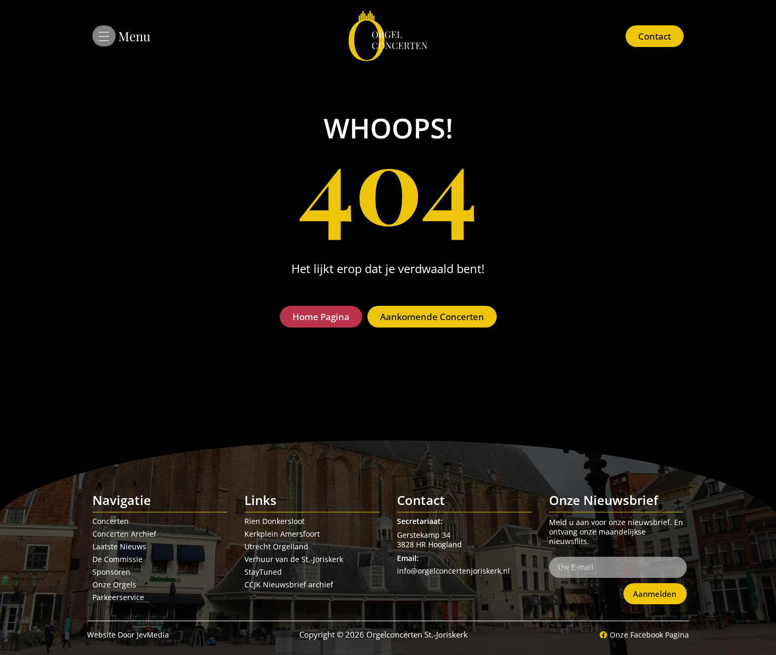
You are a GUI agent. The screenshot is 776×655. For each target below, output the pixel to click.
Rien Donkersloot (274, 521)
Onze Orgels (114, 584)
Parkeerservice (118, 597)
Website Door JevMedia (128, 635)
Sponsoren (111, 572)
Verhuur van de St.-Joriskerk (293, 559)
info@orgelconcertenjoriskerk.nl (453, 571)
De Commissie (117, 559)
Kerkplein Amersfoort (282, 534)
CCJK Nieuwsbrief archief (288, 584)
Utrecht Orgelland (276, 546)
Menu (134, 35)
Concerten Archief (124, 534)
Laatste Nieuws (119, 546)
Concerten (110, 521)
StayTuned (263, 572)
